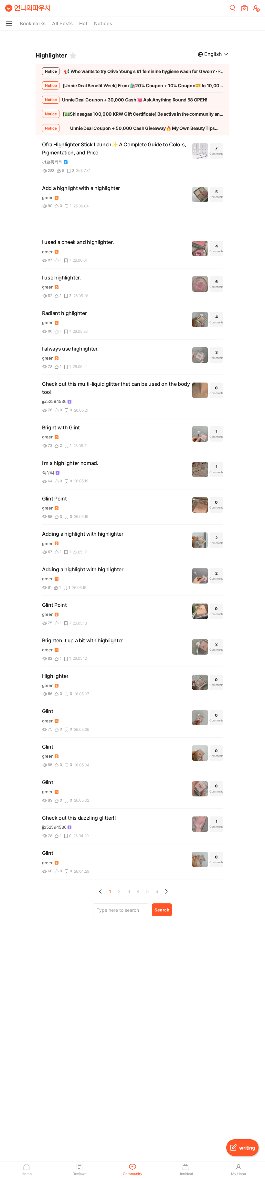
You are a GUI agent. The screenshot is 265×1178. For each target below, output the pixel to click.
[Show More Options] (9, 23)
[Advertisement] (132, 39)
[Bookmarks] (73, 55)
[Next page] (166, 891)
